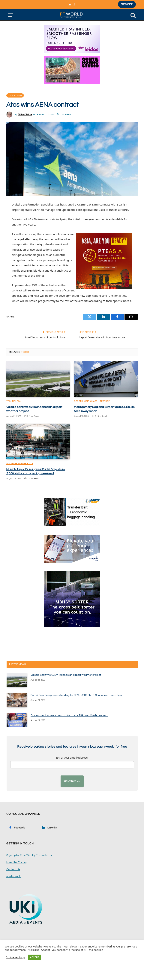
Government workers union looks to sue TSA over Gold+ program (69, 715)
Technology (13, 401)
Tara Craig (25, 114)
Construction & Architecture (92, 401)
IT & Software (15, 95)
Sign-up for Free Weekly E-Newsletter (29, 855)
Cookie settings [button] (15, 957)
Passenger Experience (19, 464)
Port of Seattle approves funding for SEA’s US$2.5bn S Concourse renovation (76, 695)
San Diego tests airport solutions (45, 337)
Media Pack (13, 876)
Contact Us (13, 869)
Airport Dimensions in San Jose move (102, 337)
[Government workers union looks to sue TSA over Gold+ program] (17, 720)
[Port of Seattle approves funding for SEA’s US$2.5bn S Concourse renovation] (17, 700)
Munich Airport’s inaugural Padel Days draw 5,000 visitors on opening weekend (35, 471)
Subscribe (127, 4)
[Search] (133, 15)
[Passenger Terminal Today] (72, 15)
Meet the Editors (16, 862)
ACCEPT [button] (34, 957)
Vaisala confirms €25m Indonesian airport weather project (34, 409)
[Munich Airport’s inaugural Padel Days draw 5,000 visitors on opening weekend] (38, 441)
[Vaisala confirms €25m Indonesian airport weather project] (38, 379)
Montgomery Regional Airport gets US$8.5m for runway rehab (104, 409)
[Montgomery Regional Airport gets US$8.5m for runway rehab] (106, 379)
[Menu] (10, 15)
